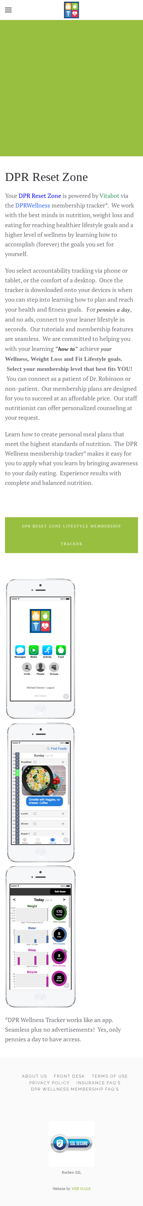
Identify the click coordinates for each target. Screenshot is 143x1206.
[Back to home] (71, 10)
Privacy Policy (49, 1083)
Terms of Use (110, 1076)
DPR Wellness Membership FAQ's (75, 1089)
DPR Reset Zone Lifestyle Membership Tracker (71, 535)
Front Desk (69, 1076)
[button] (8, 10)
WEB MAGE (81, 1188)
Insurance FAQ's (98, 1083)
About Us (34, 1076)
